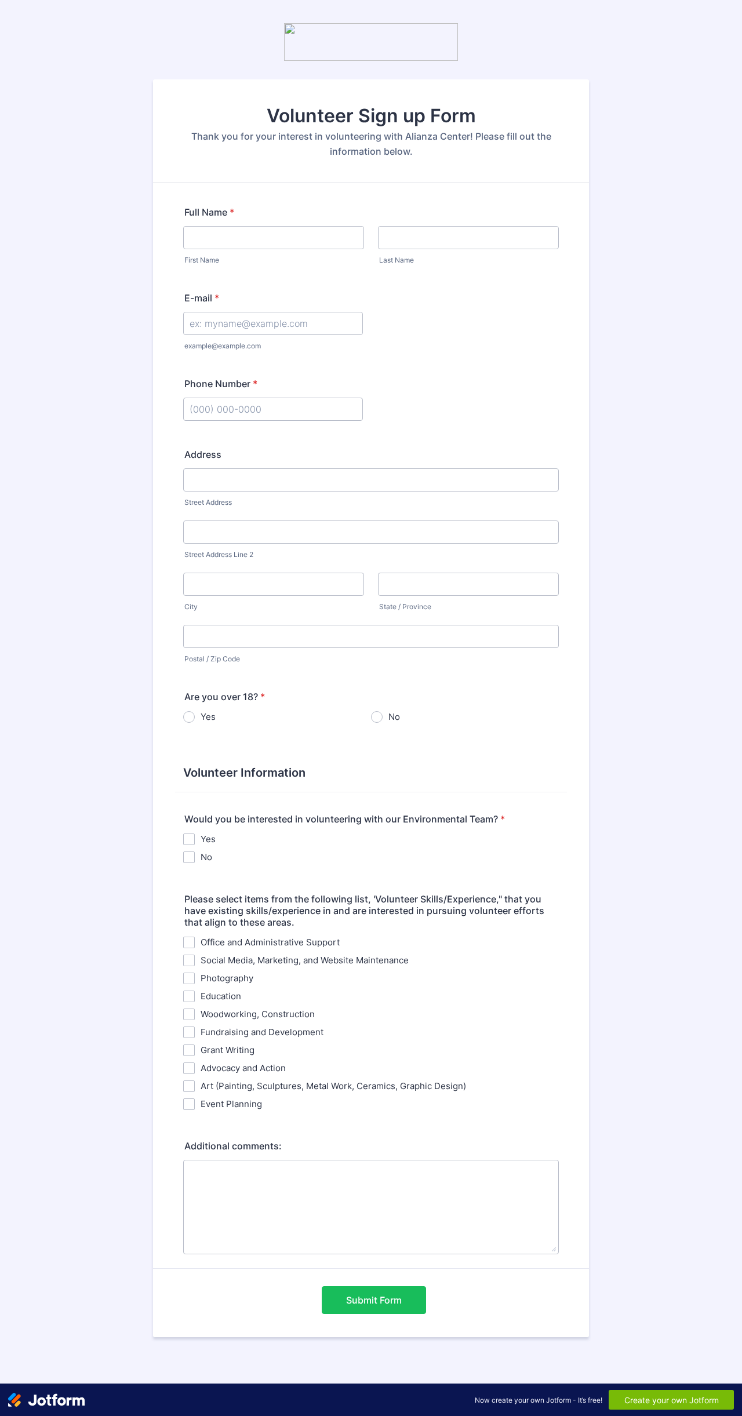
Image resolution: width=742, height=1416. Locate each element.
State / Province (405, 606)
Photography (227, 978)
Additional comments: (233, 1146)
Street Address (208, 502)
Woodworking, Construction (258, 1014)
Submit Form (374, 1300)
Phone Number (220, 384)
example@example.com (222, 345)
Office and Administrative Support (270, 942)
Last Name (396, 260)
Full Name (209, 212)
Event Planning (231, 1103)
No (394, 716)
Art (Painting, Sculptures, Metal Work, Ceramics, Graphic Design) (333, 1085)
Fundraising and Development (262, 1032)
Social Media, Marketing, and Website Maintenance (305, 960)
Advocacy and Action (243, 1067)
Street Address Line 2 (218, 554)
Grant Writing (227, 1049)
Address (202, 454)
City (191, 606)
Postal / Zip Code (212, 658)
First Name (201, 260)
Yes (208, 716)
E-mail (201, 298)
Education (221, 996)
